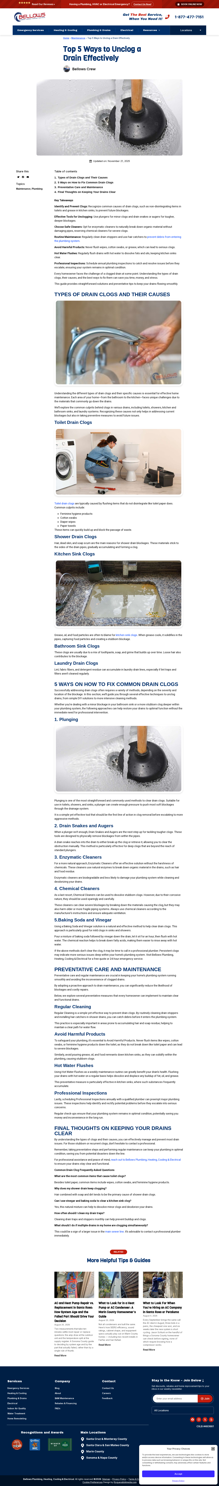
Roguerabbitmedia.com (125, 1482)
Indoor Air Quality (16, 1408)
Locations (186, 30)
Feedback (107, 1398)
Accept (178, 1473)
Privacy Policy (178, 1481)
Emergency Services (30, 30)
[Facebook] (192, 1419)
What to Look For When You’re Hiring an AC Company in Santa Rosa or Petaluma (162, 1307)
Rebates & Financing (66, 1403)
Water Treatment (16, 1413)
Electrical (127, 30)
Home (66, 38)
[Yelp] (17, 1444)
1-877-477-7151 (189, 17)
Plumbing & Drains (99, 30)
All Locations (161, 1410)
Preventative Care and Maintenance (80, 187)
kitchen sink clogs (126, 635)
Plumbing (37, 189)
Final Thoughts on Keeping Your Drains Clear (87, 192)
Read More (60, 1355)
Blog (57, 1388)
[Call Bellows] (167, 17)
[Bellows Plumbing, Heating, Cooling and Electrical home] (29, 17)
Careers (106, 1393)
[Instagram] (198, 1419)
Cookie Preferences (93, 1482)
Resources (150, 30)
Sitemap (106, 1479)
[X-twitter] (205, 1419)
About (58, 1393)
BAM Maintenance (64, 1398)
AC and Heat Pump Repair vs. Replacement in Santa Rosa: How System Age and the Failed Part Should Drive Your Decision (74, 1312)
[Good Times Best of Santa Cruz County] (35, 1444)
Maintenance (78, 38)
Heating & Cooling (65, 30)
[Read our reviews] (54, 4)
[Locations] (200, 30)
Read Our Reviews (42, 4)
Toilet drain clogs (64, 503)
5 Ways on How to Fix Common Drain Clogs (85, 182)
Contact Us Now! (142, 4)
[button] (213, 1448)
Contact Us (108, 1388)
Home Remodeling (16, 1418)
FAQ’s (57, 1408)
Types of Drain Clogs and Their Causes (83, 177)
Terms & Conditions (137, 1479)
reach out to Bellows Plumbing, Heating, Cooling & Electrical (146, 1159)
